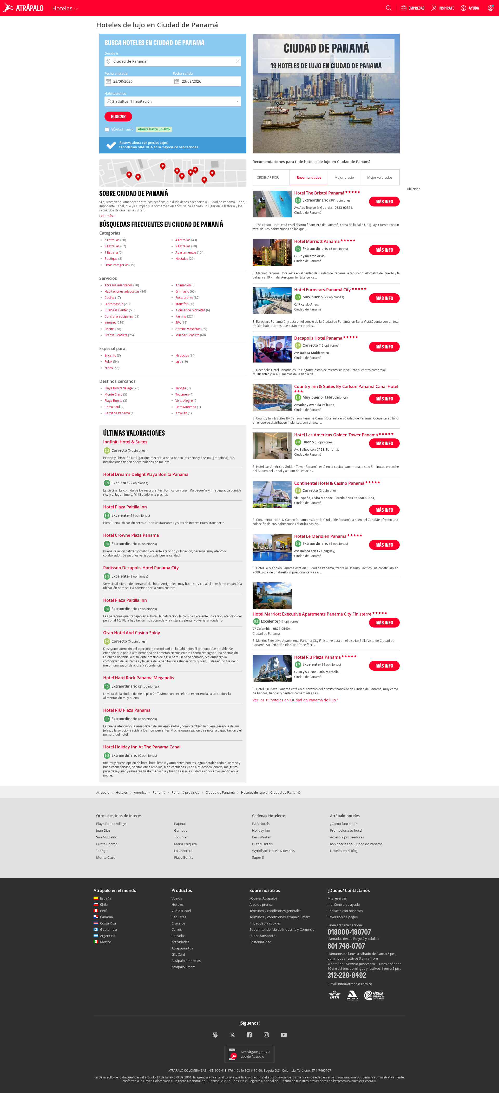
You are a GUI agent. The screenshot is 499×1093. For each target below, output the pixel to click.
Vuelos (177, 898)
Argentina (107, 935)
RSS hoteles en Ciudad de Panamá (356, 844)
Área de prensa (261, 904)
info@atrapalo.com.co (355, 983)
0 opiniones (137, 450)
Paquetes (179, 917)
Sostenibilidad (260, 942)
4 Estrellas (183, 240)
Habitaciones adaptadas (122, 291)
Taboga (180, 388)
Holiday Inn (261, 830)
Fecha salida (183, 73)
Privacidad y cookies (265, 923)
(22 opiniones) (334, 297)
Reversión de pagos (342, 917)
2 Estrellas (183, 246)
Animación (183, 285)
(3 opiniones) (324, 442)
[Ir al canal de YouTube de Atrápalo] (284, 1035)
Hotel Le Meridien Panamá (320, 536)
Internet (110, 322)
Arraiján (181, 413)
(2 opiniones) (328, 490)
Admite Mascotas (188, 329)
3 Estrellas (112, 246)
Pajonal (180, 823)
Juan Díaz (103, 830)
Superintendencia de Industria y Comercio (282, 929)
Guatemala (108, 929)
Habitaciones (115, 93)
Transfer (181, 304)
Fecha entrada (116, 73)
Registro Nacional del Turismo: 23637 (202, 1080)
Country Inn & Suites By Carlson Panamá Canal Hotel (346, 386)
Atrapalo (102, 792)
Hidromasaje (113, 304)
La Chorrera (183, 850)
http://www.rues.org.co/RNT (355, 1080)
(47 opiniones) (289, 621)
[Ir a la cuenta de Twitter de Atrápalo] (232, 1035)
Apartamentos (185, 252)
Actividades (180, 942)
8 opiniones (138, 576)
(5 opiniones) (338, 249)
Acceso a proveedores (347, 837)
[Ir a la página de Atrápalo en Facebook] (250, 1035)
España (105, 898)
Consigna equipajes (118, 316)
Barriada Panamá (117, 413)
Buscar (118, 116)
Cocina (109, 297)
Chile (104, 904)
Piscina (109, 329)
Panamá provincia (185, 792)
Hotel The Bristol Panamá (319, 193)
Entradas (178, 935)
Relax (108, 361)
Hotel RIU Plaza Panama (126, 710)
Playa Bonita (113, 400)
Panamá (159, 792)
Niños (108, 368)
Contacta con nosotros (345, 911)
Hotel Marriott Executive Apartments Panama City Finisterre (312, 614)
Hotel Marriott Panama (317, 241)
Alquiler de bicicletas (190, 310)
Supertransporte (262, 935)
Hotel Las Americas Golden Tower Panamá (336, 435)
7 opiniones (147, 609)
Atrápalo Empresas (186, 960)
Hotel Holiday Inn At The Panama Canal (141, 747)
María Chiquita (185, 844)
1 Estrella (111, 252)
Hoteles (122, 792)
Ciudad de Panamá (220, 792)
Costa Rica (108, 923)
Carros (177, 929)
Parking (180, 316)
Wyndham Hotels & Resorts (273, 850)
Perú (103, 910)
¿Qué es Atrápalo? (263, 898)
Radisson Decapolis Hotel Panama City (141, 568)
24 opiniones (139, 515)
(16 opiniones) (329, 345)
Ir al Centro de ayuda (343, 905)
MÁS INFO (384, 201)
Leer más (106, 216)
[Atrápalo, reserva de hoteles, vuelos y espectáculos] (24, 8)
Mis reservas (337, 898)
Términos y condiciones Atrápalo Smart (280, 917)
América (140, 792)
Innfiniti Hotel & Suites (125, 442)
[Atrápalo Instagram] (267, 1035)
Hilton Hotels (262, 844)
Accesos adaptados (118, 285)
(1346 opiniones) (336, 397)
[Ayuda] (469, 8)
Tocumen (182, 394)
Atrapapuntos (182, 948)
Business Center (116, 310)
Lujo (178, 361)
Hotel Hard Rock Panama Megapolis (138, 678)
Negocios (182, 355)
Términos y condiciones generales (275, 910)
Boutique (110, 258)
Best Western (262, 837)
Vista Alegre (184, 400)
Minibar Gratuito (187, 335)
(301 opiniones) (340, 200)
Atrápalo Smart (183, 967)
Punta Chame (106, 844)
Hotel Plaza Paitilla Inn (125, 507)
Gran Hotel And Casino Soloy (131, 633)
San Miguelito (106, 837)
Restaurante (184, 297)
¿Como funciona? (343, 823)
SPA (178, 322)
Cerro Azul (112, 407)
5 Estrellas (112, 240)
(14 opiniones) (330, 664)
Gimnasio (182, 291)
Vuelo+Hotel (181, 910)
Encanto (110, 355)
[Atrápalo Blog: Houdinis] (215, 1035)
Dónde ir (111, 53)
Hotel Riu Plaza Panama (317, 657)
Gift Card (178, 954)
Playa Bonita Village (118, 388)
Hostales (181, 258)
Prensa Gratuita (115, 335)
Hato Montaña (185, 407)
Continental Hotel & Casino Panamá (329, 483)
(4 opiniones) (338, 543)
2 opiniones (138, 483)
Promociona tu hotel (346, 830)
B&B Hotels (261, 823)
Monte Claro (113, 394)
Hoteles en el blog (344, 850)
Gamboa (180, 830)
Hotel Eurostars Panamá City (322, 290)
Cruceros (178, 923)
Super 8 (258, 857)
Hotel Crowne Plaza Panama (131, 535)
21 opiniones (148, 686)
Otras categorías (116, 265)
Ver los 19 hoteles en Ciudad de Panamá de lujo (295, 699)
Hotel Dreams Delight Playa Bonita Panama (145, 474)
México (105, 942)
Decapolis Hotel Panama (318, 338)
